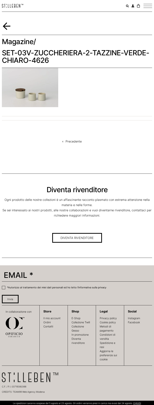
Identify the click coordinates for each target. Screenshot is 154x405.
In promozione (80, 334)
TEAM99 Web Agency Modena (29, 391)
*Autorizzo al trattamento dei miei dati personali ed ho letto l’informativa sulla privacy (56, 287)
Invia (10, 299)
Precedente (74, 141)
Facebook (134, 322)
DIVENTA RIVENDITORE (77, 238)
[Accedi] (133, 6)
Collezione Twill (81, 322)
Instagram (134, 318)
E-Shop (76, 318)
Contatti (48, 326)
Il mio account (51, 318)
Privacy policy (108, 318)
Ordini (47, 322)
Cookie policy (108, 322)
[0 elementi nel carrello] (138, 6)
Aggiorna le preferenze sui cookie (108, 355)
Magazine (17, 41)
